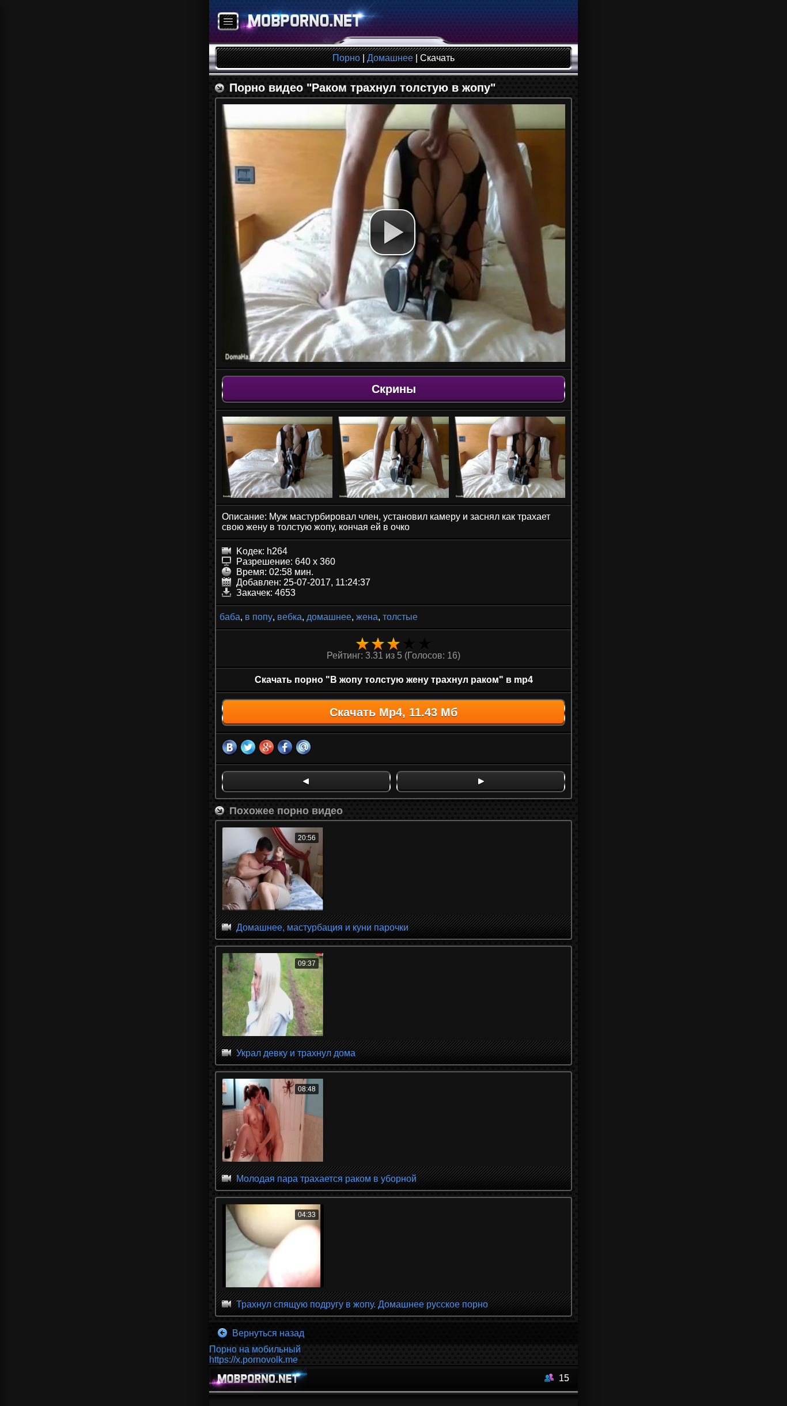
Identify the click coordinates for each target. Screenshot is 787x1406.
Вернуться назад (267, 1333)
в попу (259, 617)
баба (230, 617)
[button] (392, 232)
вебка (289, 617)
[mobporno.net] (299, 22)
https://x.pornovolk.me (253, 1360)
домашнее (329, 617)
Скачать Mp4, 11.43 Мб (393, 712)
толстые (400, 617)
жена (367, 617)
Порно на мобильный (255, 1349)
